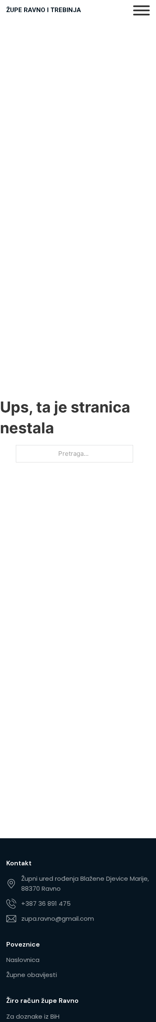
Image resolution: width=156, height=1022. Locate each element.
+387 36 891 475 (46, 903)
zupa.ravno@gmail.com (57, 918)
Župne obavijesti (31, 974)
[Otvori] (141, 10)
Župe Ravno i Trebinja (43, 10)
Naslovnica (23, 959)
